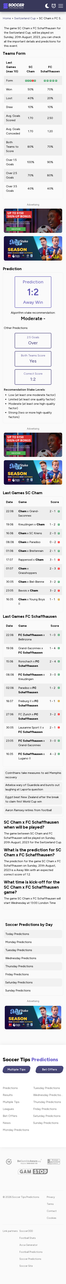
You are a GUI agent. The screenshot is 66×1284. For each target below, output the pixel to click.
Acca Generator (28, 1244)
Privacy (51, 1196)
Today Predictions (17, 934)
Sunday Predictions (18, 990)
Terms (50, 1203)
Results (8, 1095)
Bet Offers (49, 1069)
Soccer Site (26, 1265)
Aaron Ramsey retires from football (28, 810)
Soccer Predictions (30, 1258)
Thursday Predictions (19, 966)
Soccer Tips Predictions (17, 6)
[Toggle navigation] (60, 6)
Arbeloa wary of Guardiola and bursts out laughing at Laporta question (32, 787)
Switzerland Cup (25, 18)
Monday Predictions (18, 942)
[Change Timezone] (53, 6)
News (7, 1123)
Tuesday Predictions (18, 950)
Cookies (51, 1217)
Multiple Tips (16, 1069)
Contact (52, 1210)
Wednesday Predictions (20, 958)
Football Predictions (30, 1251)
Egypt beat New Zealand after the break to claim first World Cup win (32, 799)
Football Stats (27, 1237)
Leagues (8, 1109)
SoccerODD (26, 1230)
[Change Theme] (47, 6)
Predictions (10, 1088)
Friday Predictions (17, 974)
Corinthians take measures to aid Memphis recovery (33, 775)
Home (7, 18)
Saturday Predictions (19, 982)
